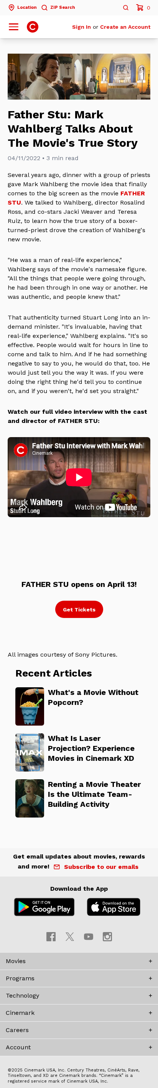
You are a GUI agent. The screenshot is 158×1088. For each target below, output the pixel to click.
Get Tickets (79, 609)
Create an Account (125, 27)
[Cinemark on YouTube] (88, 936)
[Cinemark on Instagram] (107, 936)
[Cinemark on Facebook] (51, 936)
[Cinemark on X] (69, 936)
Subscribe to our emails (101, 866)
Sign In (81, 27)
